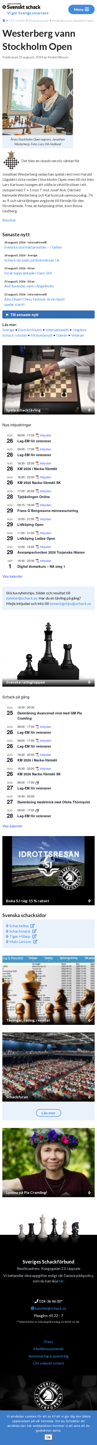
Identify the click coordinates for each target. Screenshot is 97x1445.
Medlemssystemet (48, 1348)
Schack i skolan (14, 335)
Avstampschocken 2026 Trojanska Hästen (51, 552)
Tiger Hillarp (19, 936)
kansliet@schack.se (50, 1308)
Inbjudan (45, 435)
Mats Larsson (20, 941)
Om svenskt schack (48, 1363)
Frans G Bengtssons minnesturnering (47, 510)
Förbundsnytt (42, 335)
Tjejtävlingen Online (33, 496)
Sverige (8, 329)
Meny (79, 9)
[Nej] (91, 1427)
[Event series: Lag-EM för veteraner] (37, 782)
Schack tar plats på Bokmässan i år (32, 260)
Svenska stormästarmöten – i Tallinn (33, 247)
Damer (61, 335)
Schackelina (18, 925)
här (61, 1281)
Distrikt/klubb (30, 329)
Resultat (9, 220)
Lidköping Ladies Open (36, 538)
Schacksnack (19, 931)
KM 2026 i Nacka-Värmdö (37, 468)
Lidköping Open (30, 524)
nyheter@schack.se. (22, 598)
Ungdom (80, 329)
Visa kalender (12, 576)
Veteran (77, 335)
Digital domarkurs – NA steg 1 (41, 566)
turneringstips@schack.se (70, 603)
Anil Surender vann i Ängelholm (29, 286)
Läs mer (49, 1113)
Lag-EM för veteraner (34, 441)
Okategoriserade (38, 20)
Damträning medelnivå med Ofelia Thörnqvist (53, 802)
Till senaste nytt (23, 315)
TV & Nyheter (17, 20)
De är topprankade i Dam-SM (28, 273)
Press (48, 1341)
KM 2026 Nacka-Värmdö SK (39, 482)
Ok (48, 1437)
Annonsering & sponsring (48, 1356)
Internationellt (57, 329)
